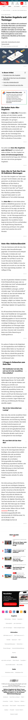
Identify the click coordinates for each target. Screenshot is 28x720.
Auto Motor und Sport (15, 697)
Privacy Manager (7, 648)
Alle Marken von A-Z (8, 635)
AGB (19, 639)
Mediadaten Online (9, 672)
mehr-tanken (5, 705)
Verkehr (9, 6)
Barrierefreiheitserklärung (18, 648)
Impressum (14, 639)
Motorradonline (21, 705)
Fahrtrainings (8, 619)
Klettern (22, 701)
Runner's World (19, 709)
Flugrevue (16, 701)
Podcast (14, 619)
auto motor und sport (6, 660)
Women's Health (14, 714)
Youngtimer (23, 660)
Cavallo (11, 701)
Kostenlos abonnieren (10, 604)
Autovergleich (9, 623)
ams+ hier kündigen (7, 627)
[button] (14, 56)
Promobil (12, 709)
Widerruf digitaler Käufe (19, 627)
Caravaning (5, 701)
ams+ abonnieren (17, 623)
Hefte (12, 0)
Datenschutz (19, 644)
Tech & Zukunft (16, 6)
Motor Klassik (16, 660)
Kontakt (8, 639)
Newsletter (19, 619)
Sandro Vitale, (4, 42)
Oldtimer (3, 6)
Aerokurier (5, 697)
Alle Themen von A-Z (19, 635)
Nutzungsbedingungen (10, 644)
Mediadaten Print (19, 672)
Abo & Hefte (19, 664)
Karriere (14, 652)
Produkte (16, 0)
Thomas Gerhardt (5, 44)
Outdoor (6, 709)
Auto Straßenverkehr (10, 664)
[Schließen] (24, 92)
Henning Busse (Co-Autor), (14, 42)
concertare (4, 510)
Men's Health (13, 705)
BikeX (22, 697)
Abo (22, 3)
